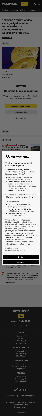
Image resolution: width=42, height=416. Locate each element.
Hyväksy (21, 257)
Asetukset (21, 262)
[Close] (38, 152)
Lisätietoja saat (15, 249)
